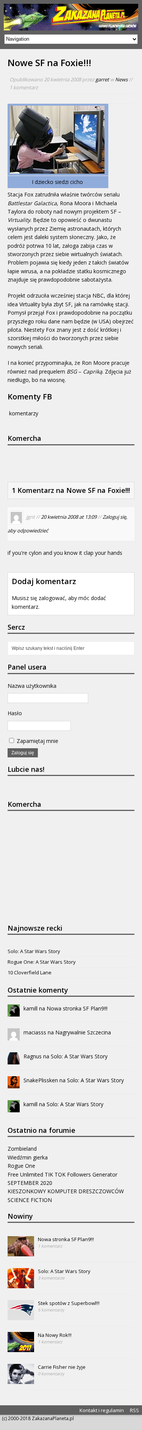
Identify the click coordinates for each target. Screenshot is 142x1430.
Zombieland (22, 1148)
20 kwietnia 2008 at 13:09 (69, 517)
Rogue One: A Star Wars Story (42, 961)
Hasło (15, 713)
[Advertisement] (75, 462)
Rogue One (21, 1165)
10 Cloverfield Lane (29, 972)
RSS (134, 1410)
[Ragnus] (14, 1060)
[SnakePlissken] (14, 1084)
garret (102, 79)
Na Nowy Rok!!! (55, 1335)
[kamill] (14, 1012)
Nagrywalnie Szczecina (83, 1032)
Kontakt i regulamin (102, 1410)
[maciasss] (14, 1036)
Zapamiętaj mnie (36, 740)
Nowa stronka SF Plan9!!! (77, 1008)
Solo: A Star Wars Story (34, 951)
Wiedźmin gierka (28, 1157)
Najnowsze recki (35, 928)
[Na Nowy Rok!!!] (21, 1348)
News (121, 79)
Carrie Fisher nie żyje (62, 1366)
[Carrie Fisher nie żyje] (21, 1380)
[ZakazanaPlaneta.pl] (71, 17)
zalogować (52, 598)
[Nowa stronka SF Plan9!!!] (21, 1252)
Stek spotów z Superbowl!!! (69, 1303)
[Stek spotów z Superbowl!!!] (21, 1316)
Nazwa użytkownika (32, 685)
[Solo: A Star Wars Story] (21, 1284)
